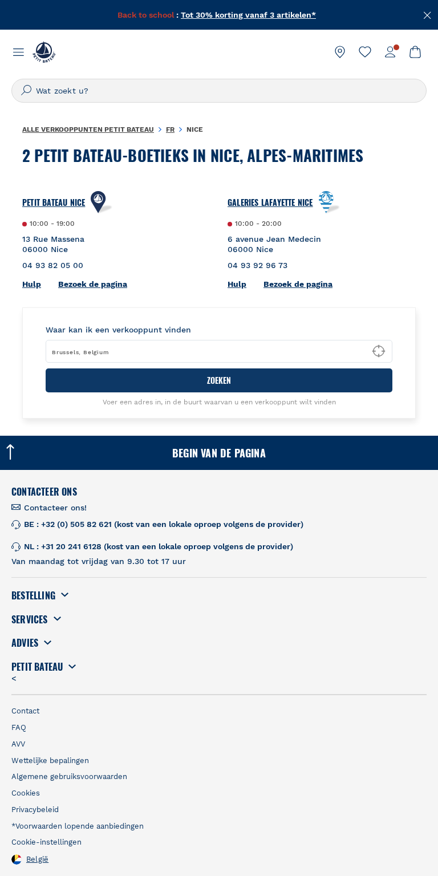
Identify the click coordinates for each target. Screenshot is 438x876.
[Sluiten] (427, 14)
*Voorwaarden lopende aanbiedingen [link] (77, 826)
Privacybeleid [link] (35, 809)
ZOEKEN (219, 380)
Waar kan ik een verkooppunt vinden (118, 329)
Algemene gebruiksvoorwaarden (69, 776)
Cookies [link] (25, 793)
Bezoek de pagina (92, 284)
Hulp (31, 284)
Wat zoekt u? (62, 90)
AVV (18, 744)
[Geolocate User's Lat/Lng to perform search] (379, 351)
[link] (340, 52)
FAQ (18, 727)
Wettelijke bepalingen (50, 760)
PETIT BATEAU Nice (53, 202)
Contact (25, 711)
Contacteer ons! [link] (55, 507)
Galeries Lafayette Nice (270, 202)
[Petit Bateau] (44, 52)
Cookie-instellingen (46, 842)
